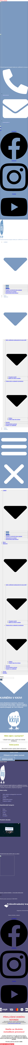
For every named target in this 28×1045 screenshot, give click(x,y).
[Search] (1, 680)
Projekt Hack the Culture (14, 419)
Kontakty (6, 429)
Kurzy (5, 295)
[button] (14, 460)
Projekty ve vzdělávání (10, 425)
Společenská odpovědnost (11, 293)
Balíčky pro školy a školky (14, 378)
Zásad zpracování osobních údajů (14, 1023)
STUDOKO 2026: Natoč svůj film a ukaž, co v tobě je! (9, 853)
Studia (5, 428)
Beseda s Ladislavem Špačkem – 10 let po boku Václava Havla (11, 892)
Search (1, 676)
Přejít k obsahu (3, 0)
